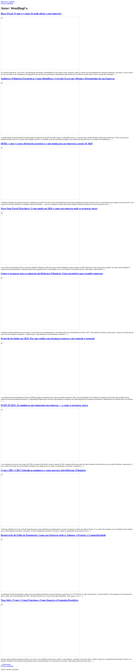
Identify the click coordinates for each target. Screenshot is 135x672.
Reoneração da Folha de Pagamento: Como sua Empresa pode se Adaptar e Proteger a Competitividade (53, 535)
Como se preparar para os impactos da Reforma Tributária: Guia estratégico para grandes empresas (52, 273)
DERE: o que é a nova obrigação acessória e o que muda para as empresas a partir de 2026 (47, 143)
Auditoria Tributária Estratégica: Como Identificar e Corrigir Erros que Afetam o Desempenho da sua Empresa (58, 78)
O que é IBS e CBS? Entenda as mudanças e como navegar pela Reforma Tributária (43, 470)
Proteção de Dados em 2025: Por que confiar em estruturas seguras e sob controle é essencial (48, 338)
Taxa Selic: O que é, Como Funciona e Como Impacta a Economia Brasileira (39, 600)
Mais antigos (6, 664)
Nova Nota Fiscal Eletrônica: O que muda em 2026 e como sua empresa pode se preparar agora (49, 208)
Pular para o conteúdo (7, 1)
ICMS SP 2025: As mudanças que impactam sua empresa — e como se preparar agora (44, 405)
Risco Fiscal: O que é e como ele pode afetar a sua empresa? (31, 13)
